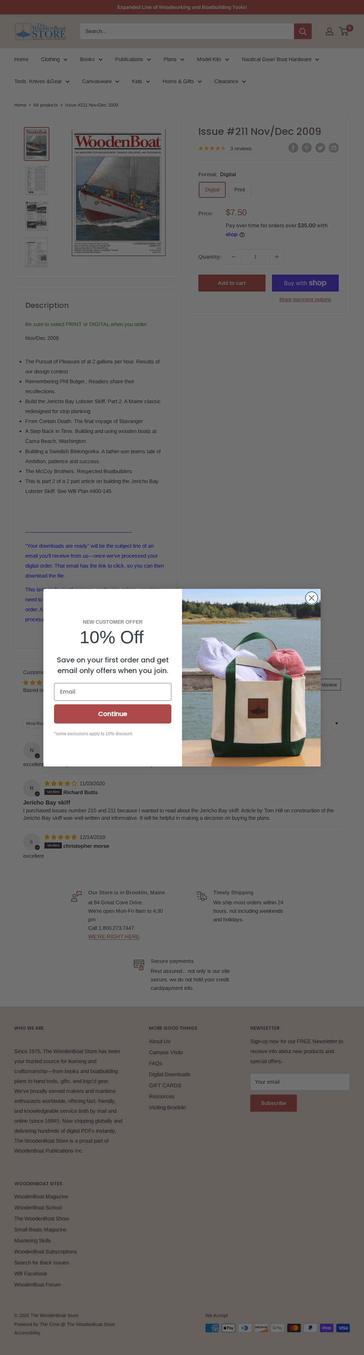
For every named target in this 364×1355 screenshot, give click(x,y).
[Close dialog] (311, 598)
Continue (112, 713)
